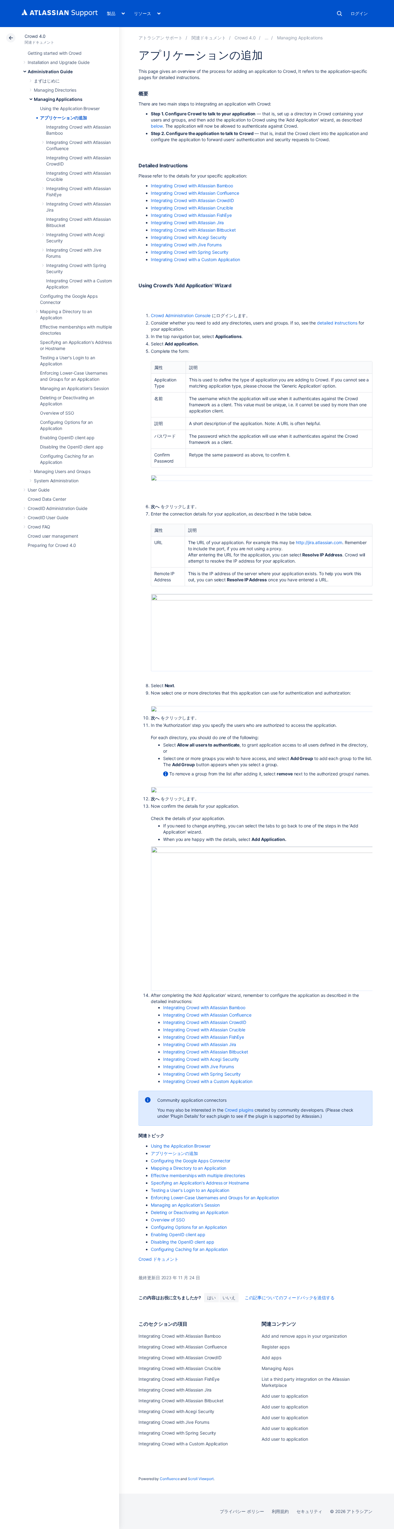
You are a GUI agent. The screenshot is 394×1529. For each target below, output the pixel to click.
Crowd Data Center (47, 499)
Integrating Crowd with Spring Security (189, 252)
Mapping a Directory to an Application (188, 1168)
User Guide (39, 489)
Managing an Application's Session (74, 388)
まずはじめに (47, 80)
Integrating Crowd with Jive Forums (186, 244)
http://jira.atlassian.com (319, 542)
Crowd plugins (239, 1110)
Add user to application (285, 1396)
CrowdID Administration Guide (57, 508)
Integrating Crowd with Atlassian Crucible (192, 207)
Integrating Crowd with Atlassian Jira (187, 222)
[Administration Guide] (266, 37)
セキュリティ (309, 1511)
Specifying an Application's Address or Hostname (200, 1182)
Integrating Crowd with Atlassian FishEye (191, 215)
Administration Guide (50, 71)
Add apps (271, 1357)
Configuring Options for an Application (189, 1227)
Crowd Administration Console (181, 315)
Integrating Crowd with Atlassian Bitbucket (193, 230)
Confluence (169, 1478)
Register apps (275, 1346)
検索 (339, 13)
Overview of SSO (57, 413)
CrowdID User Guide (48, 517)
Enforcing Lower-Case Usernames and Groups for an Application (215, 1197)
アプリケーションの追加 (63, 117)
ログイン (359, 13)
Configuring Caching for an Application (189, 1249)
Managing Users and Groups (62, 471)
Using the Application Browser (70, 108)
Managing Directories (55, 90)
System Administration (56, 480)
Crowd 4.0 (35, 36)
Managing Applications (58, 99)
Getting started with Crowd (55, 53)
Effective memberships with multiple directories (198, 1175)
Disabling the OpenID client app (71, 446)
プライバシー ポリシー (242, 1511)
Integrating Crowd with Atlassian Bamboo (192, 185)
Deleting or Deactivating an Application (189, 1212)
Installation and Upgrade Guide (59, 62)
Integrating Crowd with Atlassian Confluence (195, 193)
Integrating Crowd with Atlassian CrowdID (192, 200)
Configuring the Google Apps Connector (190, 1160)
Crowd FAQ (39, 526)
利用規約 (280, 1511)
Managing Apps (277, 1368)
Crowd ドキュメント (159, 1259)
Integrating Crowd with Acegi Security (189, 237)
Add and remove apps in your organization (304, 1336)
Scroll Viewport (201, 1478)
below (157, 126)
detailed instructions (337, 322)
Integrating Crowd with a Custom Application (195, 259)
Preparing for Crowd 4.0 (52, 545)
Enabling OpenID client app (67, 437)
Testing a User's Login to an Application (190, 1190)
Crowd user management (53, 536)
